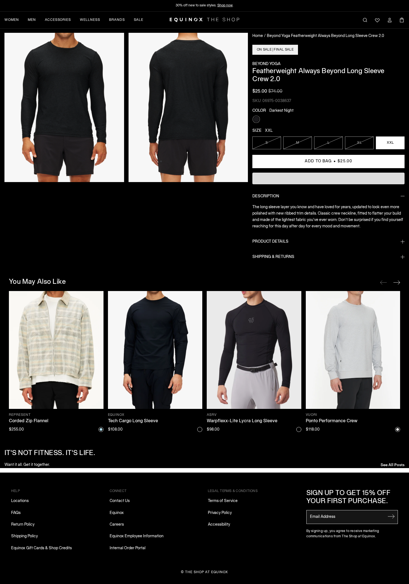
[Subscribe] (391, 516)
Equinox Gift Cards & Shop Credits (41, 548)
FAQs (16, 513)
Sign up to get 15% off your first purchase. (348, 497)
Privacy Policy (220, 513)
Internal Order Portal (128, 548)
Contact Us (120, 501)
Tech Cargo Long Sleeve (133, 421)
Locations (20, 501)
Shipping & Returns (273, 257)
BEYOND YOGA (266, 64)
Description (265, 196)
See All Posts (393, 464)
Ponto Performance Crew (332, 421)
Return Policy (23, 524)
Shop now (225, 5)
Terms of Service (223, 501)
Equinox (117, 513)
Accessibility (219, 524)
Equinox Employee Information (137, 536)
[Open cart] (402, 20)
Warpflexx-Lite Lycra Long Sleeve (242, 421)
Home (257, 36)
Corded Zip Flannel (28, 421)
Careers (117, 524)
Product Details (270, 241)
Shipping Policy (24, 536)
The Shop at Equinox (206, 572)
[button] (64, 107)
